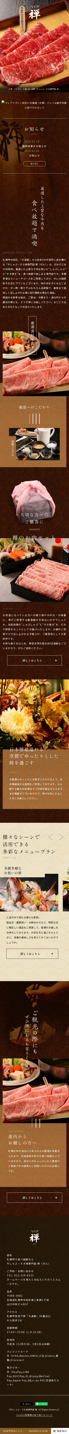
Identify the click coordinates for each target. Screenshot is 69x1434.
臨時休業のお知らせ (34, 146)
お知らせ (34, 155)
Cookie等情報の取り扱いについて (34, 1414)
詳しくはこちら (32, 660)
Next (61, 837)
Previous (50, 837)
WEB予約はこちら (12, 1430)
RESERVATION (38, 1430)
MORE (34, 163)
